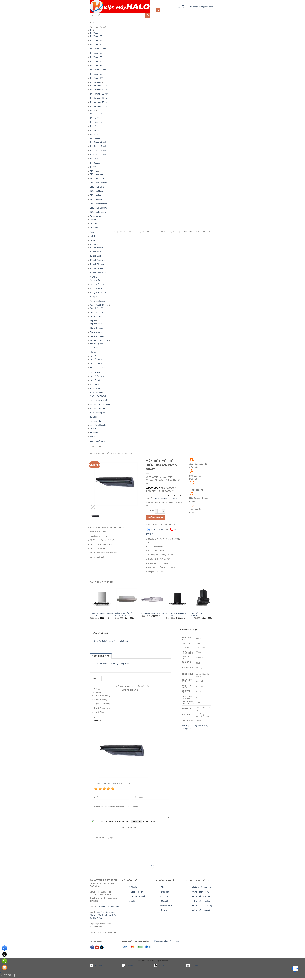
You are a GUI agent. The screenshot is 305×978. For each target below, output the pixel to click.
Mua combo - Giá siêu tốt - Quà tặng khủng (163, 495)
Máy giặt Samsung (98, 293)
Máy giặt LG (95, 297)
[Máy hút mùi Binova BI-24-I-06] (152, 599)
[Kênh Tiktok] (2, 976)
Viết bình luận (130, 690)
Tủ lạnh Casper (96, 256)
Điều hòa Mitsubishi (98, 204)
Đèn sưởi (94, 348)
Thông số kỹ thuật (100, 633)
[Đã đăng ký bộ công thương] (167, 944)
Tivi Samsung (96, 82)
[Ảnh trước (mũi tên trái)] (2, 870)
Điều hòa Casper (97, 174)
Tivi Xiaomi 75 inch (98, 61)
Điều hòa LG (95, 195)
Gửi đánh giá (129, 827)
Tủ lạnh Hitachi (96, 269)
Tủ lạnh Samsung (97, 260)
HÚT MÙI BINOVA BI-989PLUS (199, 614)
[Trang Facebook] (6, 976)
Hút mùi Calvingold (98, 368)
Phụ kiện (93, 352)
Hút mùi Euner (96, 372)
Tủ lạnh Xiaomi (96, 248)
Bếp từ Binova (96, 324)
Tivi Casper (95, 139)
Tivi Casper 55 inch (98, 154)
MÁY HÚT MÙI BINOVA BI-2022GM (176, 614)
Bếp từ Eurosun (96, 328)
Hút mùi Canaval (97, 376)
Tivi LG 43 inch (96, 114)
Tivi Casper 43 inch (98, 146)
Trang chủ (98, 453)
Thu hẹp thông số (121, 641)
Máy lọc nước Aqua (98, 409)
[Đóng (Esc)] (2, 860)
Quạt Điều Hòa (96, 317)
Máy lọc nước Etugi (98, 396)
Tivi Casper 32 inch (98, 142)
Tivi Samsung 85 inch (99, 106)
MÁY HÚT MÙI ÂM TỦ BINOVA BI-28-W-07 (123, 614)
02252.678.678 (172, 498)
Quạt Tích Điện (96, 312)
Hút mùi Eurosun (97, 363)
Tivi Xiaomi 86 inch (98, 70)
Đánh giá (96, 679)
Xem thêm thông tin (102, 664)
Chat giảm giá (157, 529)
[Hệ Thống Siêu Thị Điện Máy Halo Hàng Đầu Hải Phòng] (120, 6)
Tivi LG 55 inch (96, 122)
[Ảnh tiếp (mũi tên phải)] (9, 870)
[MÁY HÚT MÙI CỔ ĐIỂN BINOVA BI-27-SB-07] (116, 484)
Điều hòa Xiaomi (97, 179)
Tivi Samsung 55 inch (99, 94)
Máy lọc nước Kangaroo (100, 404)
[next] (214, 605)
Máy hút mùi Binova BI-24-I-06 (152, 613)
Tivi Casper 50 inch (98, 150)
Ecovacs (93, 219)
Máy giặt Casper (97, 284)
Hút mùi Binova (96, 359)
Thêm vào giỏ (155, 518)
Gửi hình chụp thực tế (115, 821)
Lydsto (92, 240)
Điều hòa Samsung (98, 212)
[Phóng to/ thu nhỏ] (9, 860)
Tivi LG (93, 111)
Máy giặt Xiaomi (97, 280)
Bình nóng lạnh (96, 344)
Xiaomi (93, 232)
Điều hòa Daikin (97, 187)
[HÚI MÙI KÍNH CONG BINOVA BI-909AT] (101, 599)
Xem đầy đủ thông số (103, 641)
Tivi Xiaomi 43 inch (98, 40)
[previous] (90, 605)
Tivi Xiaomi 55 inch (98, 49)
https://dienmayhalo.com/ (108, 907)
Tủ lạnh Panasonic (98, 273)
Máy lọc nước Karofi (98, 400)
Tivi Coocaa (95, 163)
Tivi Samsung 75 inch (99, 102)
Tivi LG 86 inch (96, 135)
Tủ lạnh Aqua (95, 252)
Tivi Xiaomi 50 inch (98, 45)
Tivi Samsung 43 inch (99, 85)
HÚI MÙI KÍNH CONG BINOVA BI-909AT (101, 614)
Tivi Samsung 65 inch (99, 98)
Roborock (94, 228)
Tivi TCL (93, 167)
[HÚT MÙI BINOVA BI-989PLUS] (202, 599)
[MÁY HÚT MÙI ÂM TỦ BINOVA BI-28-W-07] (126, 599)
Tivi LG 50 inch (96, 118)
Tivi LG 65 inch (96, 126)
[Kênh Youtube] (9, 976)
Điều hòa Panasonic (98, 183)
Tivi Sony (94, 159)
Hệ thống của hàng (202, 7)
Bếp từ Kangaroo (97, 336)
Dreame (93, 223)
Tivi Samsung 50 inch (99, 90)
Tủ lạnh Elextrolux (97, 264)
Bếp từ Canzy (96, 332)
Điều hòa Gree (96, 200)
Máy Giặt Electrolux (98, 301)
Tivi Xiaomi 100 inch (98, 78)
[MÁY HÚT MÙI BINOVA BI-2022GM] (177, 599)
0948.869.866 (159, 498)
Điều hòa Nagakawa (98, 208)
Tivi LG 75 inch (96, 130)
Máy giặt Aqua (96, 288)
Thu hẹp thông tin (119, 664)
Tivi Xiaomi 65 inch (98, 53)
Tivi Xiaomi (94, 33)
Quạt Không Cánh (97, 308)
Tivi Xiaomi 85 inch (98, 66)
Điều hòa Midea (96, 191)
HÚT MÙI (110, 453)
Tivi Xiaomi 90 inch (98, 74)
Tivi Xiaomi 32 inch (98, 36)
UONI (92, 236)
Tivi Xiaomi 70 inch (98, 57)
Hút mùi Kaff (95, 380)
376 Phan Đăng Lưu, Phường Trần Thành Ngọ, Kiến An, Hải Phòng (103, 915)
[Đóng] (1, 972)
